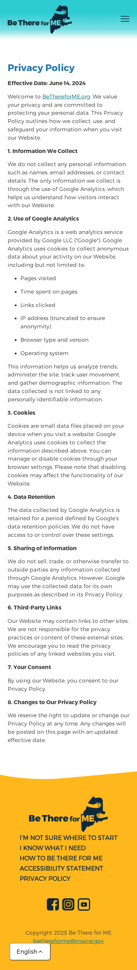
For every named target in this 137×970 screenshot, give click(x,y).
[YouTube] (84, 905)
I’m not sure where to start (69, 837)
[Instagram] (68, 905)
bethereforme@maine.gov (68, 940)
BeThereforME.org (66, 96)
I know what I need (53, 847)
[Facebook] (53, 905)
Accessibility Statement (61, 868)
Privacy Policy (45, 878)
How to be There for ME (61, 858)
